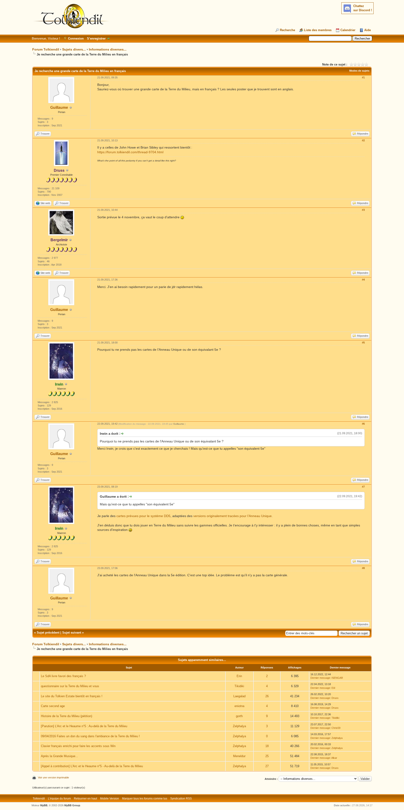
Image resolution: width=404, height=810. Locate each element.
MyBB (43, 805)
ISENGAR (337, 677)
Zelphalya (239, 726)
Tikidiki (239, 686)
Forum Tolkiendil (45, 49)
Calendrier (347, 30)
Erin (239, 676)
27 (267, 766)
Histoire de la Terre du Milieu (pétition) (66, 716)
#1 (363, 77)
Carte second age (53, 706)
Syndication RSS (181, 798)
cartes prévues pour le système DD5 (143, 516)
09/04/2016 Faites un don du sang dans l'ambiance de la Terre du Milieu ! (90, 736)
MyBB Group (72, 805)
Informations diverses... (107, 49)
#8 (363, 568)
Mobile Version (109, 798)
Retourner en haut (85, 798)
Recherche (287, 30)
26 (267, 696)
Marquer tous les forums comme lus (144, 798)
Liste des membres (318, 30)
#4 (363, 279)
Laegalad (239, 696)
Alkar (334, 757)
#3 (363, 209)
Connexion (76, 38)
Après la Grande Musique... (59, 756)
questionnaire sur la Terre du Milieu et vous (70, 686)
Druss (335, 698)
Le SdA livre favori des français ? (63, 676)
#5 (363, 342)
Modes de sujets (359, 70)
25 (267, 756)
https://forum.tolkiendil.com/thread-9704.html (130, 152)
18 (267, 746)
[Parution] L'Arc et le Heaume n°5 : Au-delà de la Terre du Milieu (84, 726)
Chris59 (336, 727)
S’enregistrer (96, 38)
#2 (363, 140)
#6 (363, 423)
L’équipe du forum (59, 798)
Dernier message (320, 677)
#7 (363, 486)
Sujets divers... (74, 49)
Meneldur (239, 756)
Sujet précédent (48, 632)
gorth (239, 716)
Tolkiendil (39, 798)
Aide (367, 30)
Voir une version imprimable (53, 777)
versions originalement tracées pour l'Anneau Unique (232, 516)
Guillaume (59, 107)
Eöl (333, 687)
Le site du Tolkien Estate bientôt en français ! (71, 696)
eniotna (239, 706)
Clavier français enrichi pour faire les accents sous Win (78, 746)
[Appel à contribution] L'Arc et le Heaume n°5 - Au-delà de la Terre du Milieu (92, 766)
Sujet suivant (71, 632)
